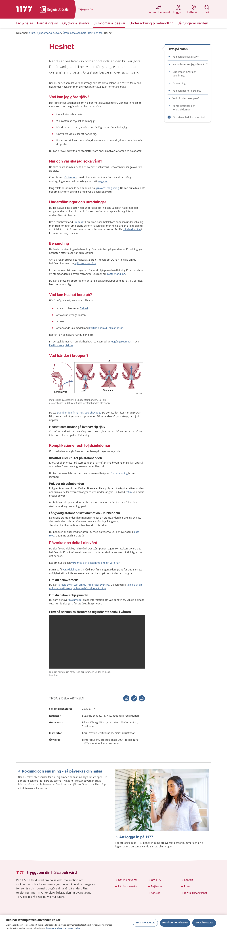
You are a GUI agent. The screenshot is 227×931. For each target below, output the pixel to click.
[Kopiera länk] (134, 698)
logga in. (102, 181)
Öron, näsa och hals (74, 33)
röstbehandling (116, 274)
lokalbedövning (132, 229)
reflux (129, 492)
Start (32, 33)
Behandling (179, 83)
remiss (79, 222)
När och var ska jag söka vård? (190, 64)
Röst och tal (95, 33)
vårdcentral (70, 177)
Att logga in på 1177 (136, 837)
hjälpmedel (75, 600)
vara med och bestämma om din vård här (95, 562)
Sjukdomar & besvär (49, 33)
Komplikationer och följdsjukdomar (183, 107)
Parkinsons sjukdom (61, 345)
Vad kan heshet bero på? (186, 90)
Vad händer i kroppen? (185, 98)
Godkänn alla (204, 922)
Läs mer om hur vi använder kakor (63, 927)
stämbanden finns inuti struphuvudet (79, 412)
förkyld (84, 308)
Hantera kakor (145, 922)
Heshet (108, 33)
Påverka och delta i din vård (188, 117)
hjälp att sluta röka (85, 263)
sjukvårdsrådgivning (107, 188)
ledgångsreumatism (122, 341)
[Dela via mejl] (126, 698)
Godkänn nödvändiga (175, 922)
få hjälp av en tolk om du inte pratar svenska (83, 584)
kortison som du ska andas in (106, 328)
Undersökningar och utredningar (184, 73)
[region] (113, 923)
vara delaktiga (71, 569)
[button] (142, 698)
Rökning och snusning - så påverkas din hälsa (62, 771)
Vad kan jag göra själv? (185, 56)
